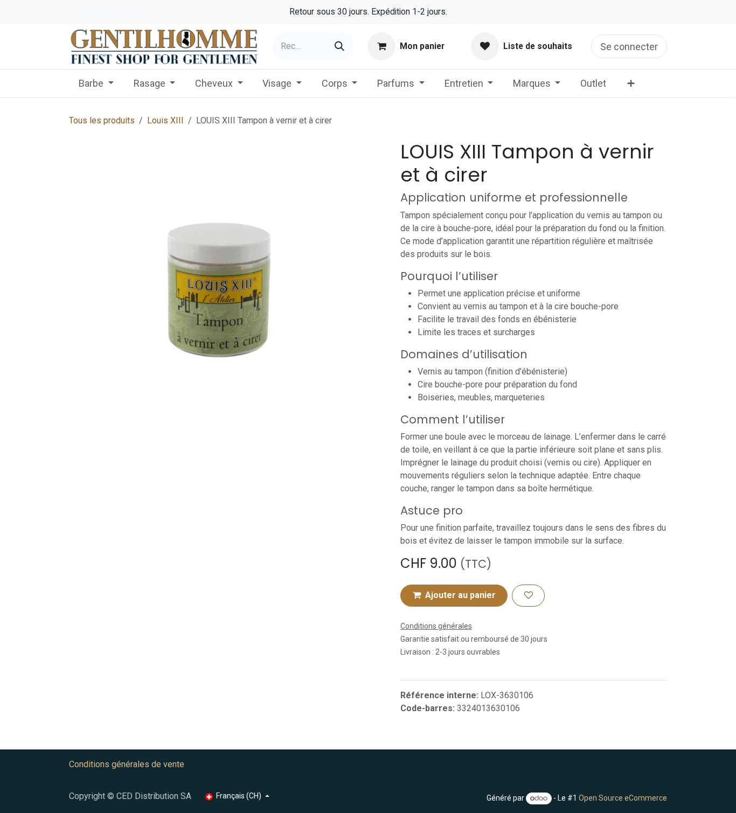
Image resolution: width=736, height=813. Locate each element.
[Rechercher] (339, 46)
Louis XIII (165, 120)
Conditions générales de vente (126, 764)
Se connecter (629, 46)
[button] (454, 595)
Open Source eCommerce (623, 798)
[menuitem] (96, 83)
